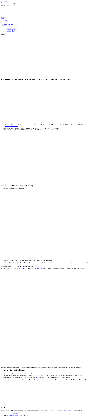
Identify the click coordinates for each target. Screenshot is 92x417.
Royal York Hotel (21, 268)
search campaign (58, 124)
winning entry (16, 413)
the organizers (41, 268)
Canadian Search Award (60, 262)
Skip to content (4, 1)
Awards (5, 25)
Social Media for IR (10, 31)
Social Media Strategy (10, 30)
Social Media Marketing (8, 24)
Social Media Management (11, 29)
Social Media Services (8, 26)
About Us (5, 21)
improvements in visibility (65, 410)
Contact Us (5, 20)
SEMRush (38, 377)
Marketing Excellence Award (11, 126)
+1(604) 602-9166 (4, 18)
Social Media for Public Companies (10, 23)
